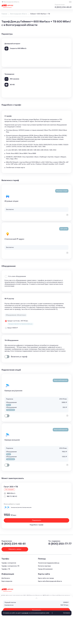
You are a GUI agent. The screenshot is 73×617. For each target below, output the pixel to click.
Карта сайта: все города (46, 578)
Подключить (36, 610)
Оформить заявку (14, 549)
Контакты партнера (44, 566)
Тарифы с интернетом (9, 563)
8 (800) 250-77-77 (59, 543)
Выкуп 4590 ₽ (13, 328)
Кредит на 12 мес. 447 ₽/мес (18, 321)
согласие (25, 613)
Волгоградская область (11, 2)
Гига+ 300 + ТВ (11, 487)
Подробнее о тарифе (36, 525)
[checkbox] (7, 356)
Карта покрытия (7, 581)
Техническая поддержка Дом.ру (48, 563)
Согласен (66, 613)
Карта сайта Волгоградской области (50, 581)
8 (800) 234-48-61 (63, 7)
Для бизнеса (6, 578)
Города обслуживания (45, 569)
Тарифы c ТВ (6, 569)
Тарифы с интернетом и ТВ (10, 566)
